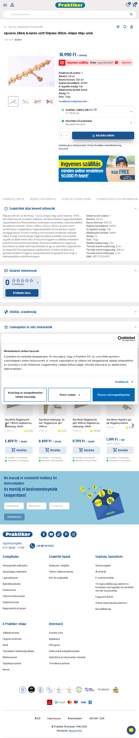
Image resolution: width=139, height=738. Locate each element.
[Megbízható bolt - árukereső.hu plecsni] (79, 689)
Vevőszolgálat (103, 565)
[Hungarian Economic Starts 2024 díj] (22, 689)
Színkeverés (9, 590)
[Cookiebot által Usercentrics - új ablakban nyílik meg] (120, 338)
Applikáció (54, 639)
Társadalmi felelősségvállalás (18, 651)
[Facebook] (44, 534)
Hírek (5, 645)
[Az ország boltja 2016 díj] (59, 689)
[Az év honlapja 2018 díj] (40, 689)
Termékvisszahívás (59, 663)
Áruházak (100, 571)
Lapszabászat (10, 577)
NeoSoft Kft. (75, 730)
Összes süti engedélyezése (113, 394)
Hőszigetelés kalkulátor (15, 565)
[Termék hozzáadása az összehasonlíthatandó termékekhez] (118, 26)
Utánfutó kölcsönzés (14, 596)
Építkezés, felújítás (59, 565)
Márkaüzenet (10, 657)
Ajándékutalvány (12, 584)
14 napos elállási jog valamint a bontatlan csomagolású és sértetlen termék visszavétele (114, 587)
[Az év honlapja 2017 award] (69, 689)
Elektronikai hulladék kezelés (64, 651)
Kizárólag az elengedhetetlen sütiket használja (25, 394)
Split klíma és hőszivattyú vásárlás (67, 657)
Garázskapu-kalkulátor (15, 571)
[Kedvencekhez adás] (124, 26)
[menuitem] (5, 5)
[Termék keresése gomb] (131, 14)
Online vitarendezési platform (111, 603)
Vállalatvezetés (11, 632)
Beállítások (121, 381)
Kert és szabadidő (58, 577)
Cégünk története (12, 639)
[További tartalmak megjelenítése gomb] (47, 101)
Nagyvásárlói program (14, 608)
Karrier (6, 669)
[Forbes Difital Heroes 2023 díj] (31, 689)
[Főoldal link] (70, 5)
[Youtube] (51, 534)
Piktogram (54, 645)
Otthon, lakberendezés (61, 571)
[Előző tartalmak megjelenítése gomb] (8, 101)
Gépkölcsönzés (11, 602)
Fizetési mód (56, 632)
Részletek (63, 148)
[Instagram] (74, 534)
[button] (95, 111)
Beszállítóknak (103, 609)
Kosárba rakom (105, 135)
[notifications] (131, 26)
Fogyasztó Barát (104, 596)
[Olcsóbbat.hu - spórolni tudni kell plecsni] (103, 689)
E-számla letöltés (104, 577)
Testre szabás (67, 394)
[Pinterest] (66, 534)
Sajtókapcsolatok (12, 663)
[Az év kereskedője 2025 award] (116, 689)
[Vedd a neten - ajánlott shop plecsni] (89, 689)
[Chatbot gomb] (131, 730)
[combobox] (69, 14)
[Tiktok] (59, 534)
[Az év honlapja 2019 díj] (49, 689)
